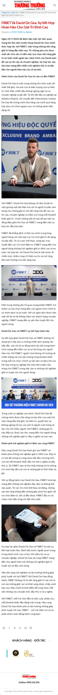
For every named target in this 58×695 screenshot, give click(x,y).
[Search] (55, 5)
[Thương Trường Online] (29, 5)
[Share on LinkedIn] (30, 628)
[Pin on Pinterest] (25, 628)
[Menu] (4, 5)
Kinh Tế (14, 13)
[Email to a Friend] (20, 628)
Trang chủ (5, 13)
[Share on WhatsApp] (3, 628)
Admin (29, 32)
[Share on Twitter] (14, 628)
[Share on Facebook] (9, 628)
